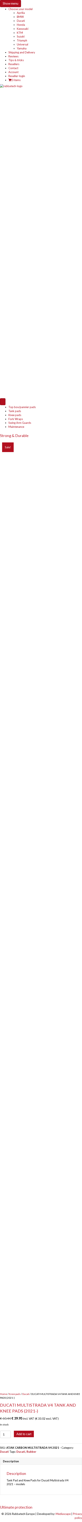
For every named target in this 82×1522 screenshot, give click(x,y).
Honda (21, 24)
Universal (22, 44)
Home (3, 1394)
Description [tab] (11, 1461)
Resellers (13, 64)
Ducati (21, 20)
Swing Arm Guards (19, 422)
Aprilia (21, 12)
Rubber (31, 1451)
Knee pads (14, 415)
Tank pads (14, 411)
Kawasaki (22, 28)
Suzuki (21, 36)
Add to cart (23, 1434)
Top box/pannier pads (22, 407)
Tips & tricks (16, 60)
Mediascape (63, 1514)
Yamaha (21, 48)
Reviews (13, 56)
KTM (20, 32)
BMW (20, 16)
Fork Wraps (15, 419)
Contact (13, 68)
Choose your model (20, 9)
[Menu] (2, 401)
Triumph (22, 40)
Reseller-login (16, 76)
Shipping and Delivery (21, 52)
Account (13, 72)
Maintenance (16, 426)
